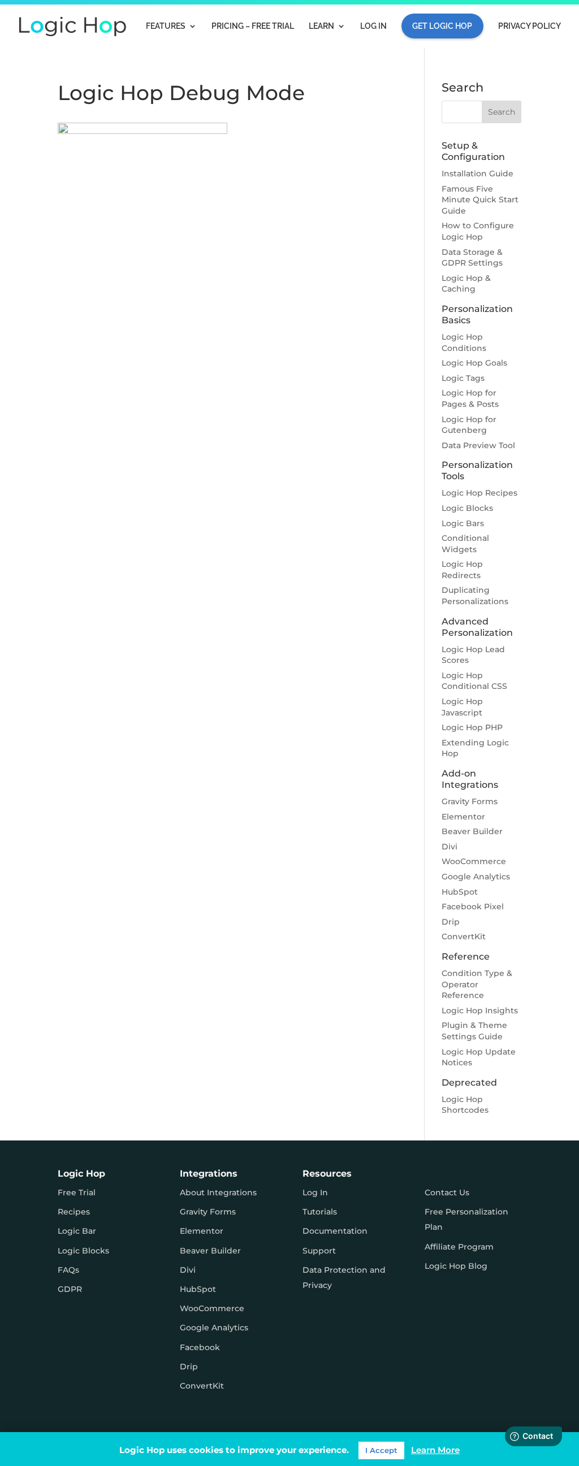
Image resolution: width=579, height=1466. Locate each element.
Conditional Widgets (465, 543)
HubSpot (460, 892)
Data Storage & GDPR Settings (472, 257)
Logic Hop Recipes (479, 493)
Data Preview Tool (478, 445)
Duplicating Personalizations (475, 595)
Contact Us (447, 1192)
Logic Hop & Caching (466, 283)
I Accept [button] (381, 1450)
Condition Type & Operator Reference (477, 984)
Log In (373, 26)
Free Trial (77, 1192)
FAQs (68, 1270)
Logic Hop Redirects (462, 569)
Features (165, 26)
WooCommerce (474, 861)
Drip (451, 922)
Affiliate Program (459, 1247)
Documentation (335, 1231)
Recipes (74, 1212)
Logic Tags (463, 378)
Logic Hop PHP (472, 727)
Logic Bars (463, 523)
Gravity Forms (470, 801)
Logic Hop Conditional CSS (474, 681)
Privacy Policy (529, 26)
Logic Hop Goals (474, 363)
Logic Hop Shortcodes (465, 1105)
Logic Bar (77, 1231)
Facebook (200, 1347)
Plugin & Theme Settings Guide (474, 1031)
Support (319, 1251)
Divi (449, 847)
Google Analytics (476, 876)
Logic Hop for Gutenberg (469, 425)
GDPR (70, 1289)
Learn (321, 26)
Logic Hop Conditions (464, 342)
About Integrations (218, 1192)
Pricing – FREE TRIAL (252, 26)
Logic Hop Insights (480, 1010)
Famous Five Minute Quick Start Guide (480, 200)
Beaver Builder (472, 831)
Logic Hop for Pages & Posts (470, 398)
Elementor (463, 817)
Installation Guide (477, 173)
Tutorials (320, 1212)
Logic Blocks (467, 508)
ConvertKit (464, 936)
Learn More (435, 1450)
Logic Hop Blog (456, 1266)
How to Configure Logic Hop (478, 231)
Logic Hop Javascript (462, 707)
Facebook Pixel (473, 906)
